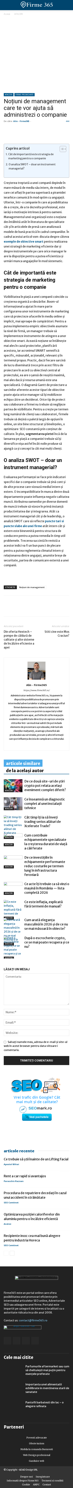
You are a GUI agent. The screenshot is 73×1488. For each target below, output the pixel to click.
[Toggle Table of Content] (61, 149)
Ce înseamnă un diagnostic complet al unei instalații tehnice (44, 803)
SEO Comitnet (11, 1202)
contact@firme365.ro (33, 1320)
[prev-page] (6, 956)
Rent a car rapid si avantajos (25, 1176)
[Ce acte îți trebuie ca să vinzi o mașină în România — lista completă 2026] (13, 888)
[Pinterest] (33, 608)
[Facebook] (7, 608)
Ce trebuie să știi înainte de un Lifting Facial (36, 1159)
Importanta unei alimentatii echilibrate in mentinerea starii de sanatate (47, 1388)
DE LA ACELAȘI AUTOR (25, 770)
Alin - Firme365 (21, 121)
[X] (42, 608)
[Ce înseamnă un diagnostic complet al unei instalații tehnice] (13, 803)
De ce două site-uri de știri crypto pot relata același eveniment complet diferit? (45, 785)
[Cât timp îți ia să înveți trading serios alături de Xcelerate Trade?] (13, 827)
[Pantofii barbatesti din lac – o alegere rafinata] (13, 1407)
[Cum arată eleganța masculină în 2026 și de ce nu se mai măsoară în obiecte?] (13, 932)
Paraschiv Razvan (14, 1181)
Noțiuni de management (32, 587)
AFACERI (18, 14)
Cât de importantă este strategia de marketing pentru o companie (31, 156)
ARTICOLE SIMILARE (23, 763)
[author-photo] (36, 679)
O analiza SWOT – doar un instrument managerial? (32, 166)
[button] (67, 5)
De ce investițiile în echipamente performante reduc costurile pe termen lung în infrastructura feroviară (44, 866)
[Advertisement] (36, 54)
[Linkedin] (16, 608)
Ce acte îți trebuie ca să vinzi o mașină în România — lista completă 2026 (46, 888)
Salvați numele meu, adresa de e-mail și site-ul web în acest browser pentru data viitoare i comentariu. (35, 1046)
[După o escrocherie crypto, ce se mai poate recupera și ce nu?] (13, 948)
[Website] (37, 745)
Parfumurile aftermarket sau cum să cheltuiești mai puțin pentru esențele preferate (47, 1370)
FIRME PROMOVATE (25, 94)
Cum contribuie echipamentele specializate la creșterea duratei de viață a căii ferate (45, 841)
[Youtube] (52, 745)
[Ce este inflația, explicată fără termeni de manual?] (13, 910)
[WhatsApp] (24, 608)
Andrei (7, 1223)
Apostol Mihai (11, 1164)
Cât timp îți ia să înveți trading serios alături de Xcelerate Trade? (42, 821)
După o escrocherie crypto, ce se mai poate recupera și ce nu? (46, 942)
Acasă (7, 14)
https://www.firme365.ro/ (36, 690)
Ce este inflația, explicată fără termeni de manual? (43, 904)
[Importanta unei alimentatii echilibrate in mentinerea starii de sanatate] (13, 1389)
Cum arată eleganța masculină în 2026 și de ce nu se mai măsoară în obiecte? (46, 924)
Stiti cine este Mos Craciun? (57, 633)
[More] (51, 608)
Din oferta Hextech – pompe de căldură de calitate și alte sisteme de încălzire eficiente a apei (19, 639)
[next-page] (12, 956)
